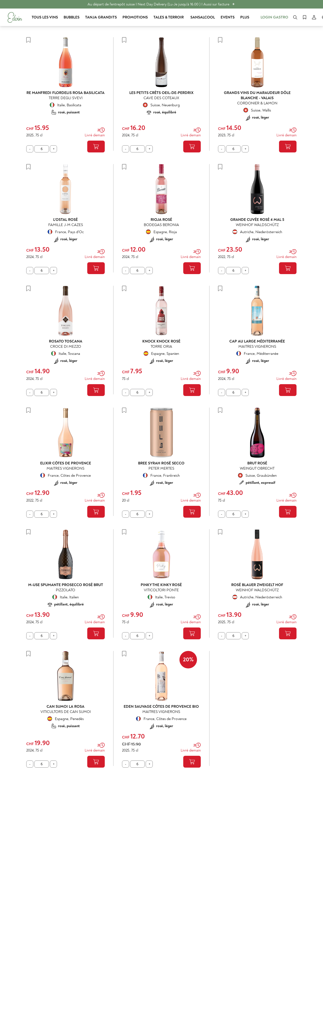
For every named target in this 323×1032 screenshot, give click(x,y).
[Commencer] (15, 17)
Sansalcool (202, 17)
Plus (244, 17)
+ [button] (233, 4)
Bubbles (71, 17)
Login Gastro (274, 17)
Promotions (135, 17)
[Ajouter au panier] (96, 146)
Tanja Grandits (101, 17)
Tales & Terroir (169, 17)
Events (228, 17)
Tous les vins (45, 17)
